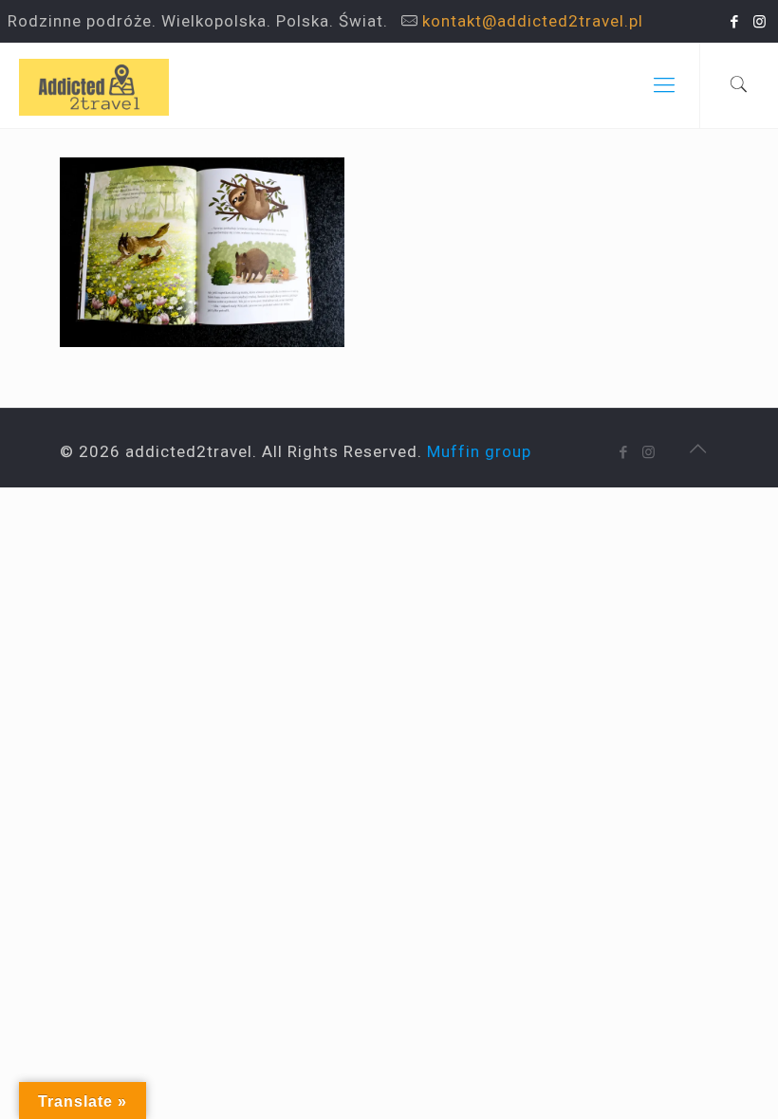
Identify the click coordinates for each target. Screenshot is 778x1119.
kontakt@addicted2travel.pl (532, 20)
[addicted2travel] (94, 85)
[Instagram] (760, 21)
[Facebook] (735, 21)
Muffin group (479, 451)
